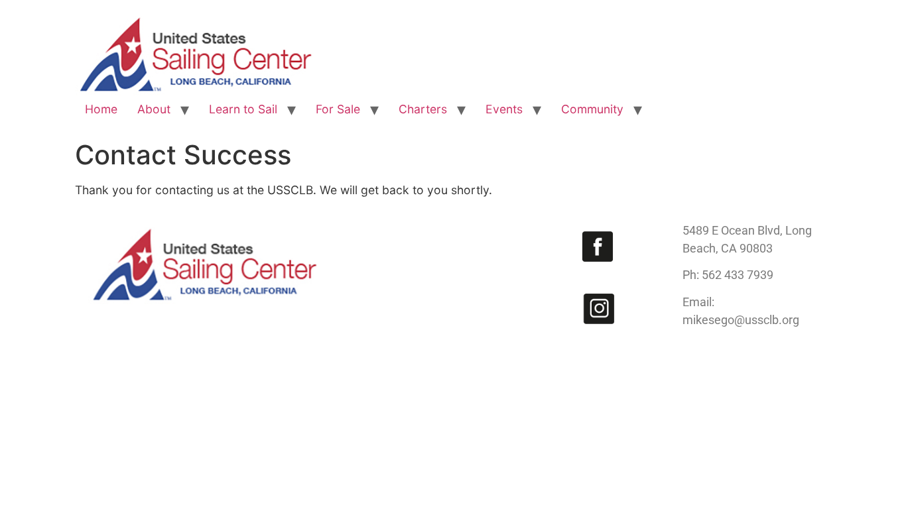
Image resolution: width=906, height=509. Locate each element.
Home (101, 109)
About (153, 109)
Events (504, 109)
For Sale (338, 109)
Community (592, 109)
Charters (423, 109)
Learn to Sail (243, 109)
